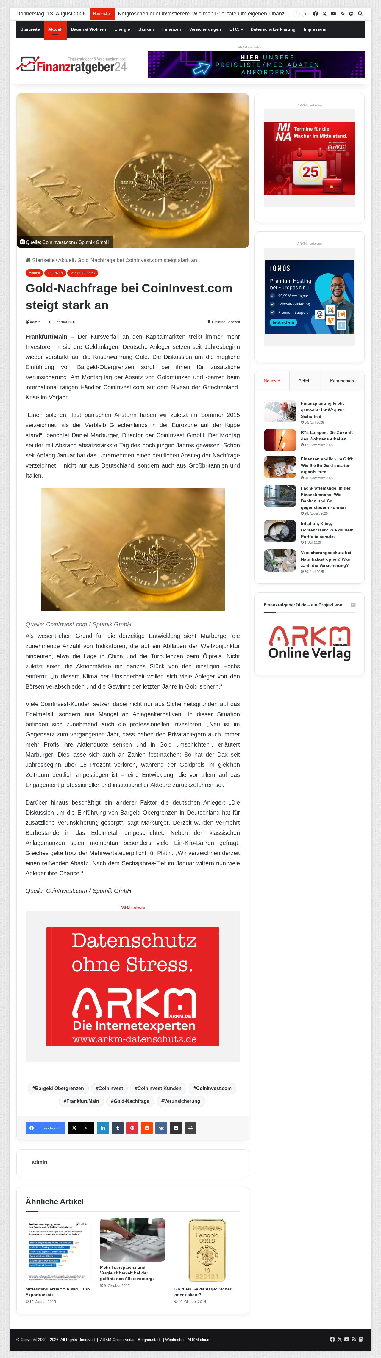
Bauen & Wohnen (88, 29)
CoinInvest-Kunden (160, 1088)
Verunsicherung (182, 1101)
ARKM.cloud (198, 1339)
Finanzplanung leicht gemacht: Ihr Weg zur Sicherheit (322, 409)
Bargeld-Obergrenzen (59, 1088)
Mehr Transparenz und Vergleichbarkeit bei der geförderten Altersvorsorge (127, 1273)
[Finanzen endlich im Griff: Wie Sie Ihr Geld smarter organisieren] (280, 467)
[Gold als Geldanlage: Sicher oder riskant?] (207, 1250)
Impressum (315, 29)
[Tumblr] (118, 1128)
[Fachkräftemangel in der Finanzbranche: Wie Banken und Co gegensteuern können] (280, 496)
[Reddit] (147, 1128)
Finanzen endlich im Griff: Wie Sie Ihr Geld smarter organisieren (327, 465)
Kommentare (342, 380)
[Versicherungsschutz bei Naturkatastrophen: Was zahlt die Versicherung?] (280, 560)
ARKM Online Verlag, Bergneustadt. (131, 1339)
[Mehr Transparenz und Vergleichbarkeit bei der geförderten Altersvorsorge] (132, 1240)
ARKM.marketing (250, 47)
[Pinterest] (132, 1128)
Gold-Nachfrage (131, 1101)
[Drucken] (190, 1128)
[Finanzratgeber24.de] (71, 65)
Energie (122, 29)
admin (35, 322)
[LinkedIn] (103, 1128)
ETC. (234, 29)
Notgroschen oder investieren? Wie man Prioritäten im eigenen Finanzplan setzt (212, 14)
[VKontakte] (161, 1128)
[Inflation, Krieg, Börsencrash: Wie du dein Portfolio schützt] (280, 531)
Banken (146, 29)
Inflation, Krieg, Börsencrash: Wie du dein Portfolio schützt (327, 530)
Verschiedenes (83, 273)
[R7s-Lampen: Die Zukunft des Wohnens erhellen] (280, 440)
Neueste (272, 380)
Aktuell (55, 29)
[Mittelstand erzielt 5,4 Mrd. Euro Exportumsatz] (58, 1250)
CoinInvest (111, 1088)
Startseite (30, 29)
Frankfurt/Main (82, 1101)
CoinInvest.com (214, 1088)
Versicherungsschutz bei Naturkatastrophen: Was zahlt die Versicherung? (326, 559)
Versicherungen (205, 29)
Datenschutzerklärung (273, 29)
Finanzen (171, 29)
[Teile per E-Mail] (176, 1128)
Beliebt (305, 380)
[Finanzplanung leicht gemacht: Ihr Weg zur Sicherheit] (280, 411)
